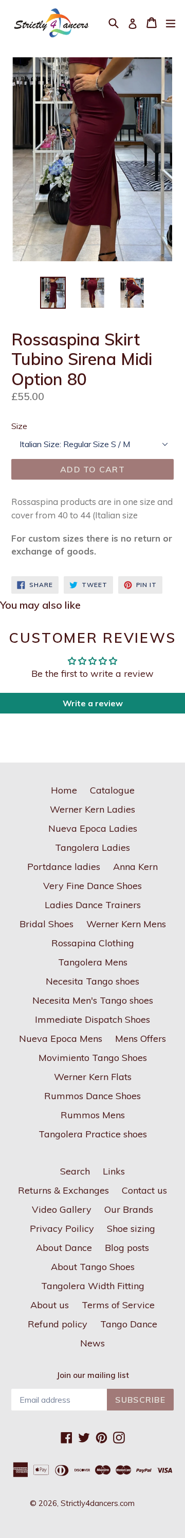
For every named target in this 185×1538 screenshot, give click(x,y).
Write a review (93, 703)
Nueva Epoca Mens (60, 1038)
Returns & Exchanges (63, 1190)
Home (64, 790)
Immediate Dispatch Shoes (92, 1019)
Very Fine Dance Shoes (92, 886)
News (92, 1343)
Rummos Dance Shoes (92, 1096)
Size (19, 426)
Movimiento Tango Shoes (93, 1058)
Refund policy (57, 1324)
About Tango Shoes (93, 1267)
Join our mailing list (93, 1375)
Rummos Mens (93, 1115)
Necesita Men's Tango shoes (92, 1000)
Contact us (144, 1190)
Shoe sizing (131, 1228)
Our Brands (128, 1209)
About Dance (64, 1248)
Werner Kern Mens (126, 924)
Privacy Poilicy (62, 1228)
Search (75, 1171)
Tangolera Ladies (92, 847)
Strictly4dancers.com (98, 1503)
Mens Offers (140, 1038)
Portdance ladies (63, 867)
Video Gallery (61, 1209)
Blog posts (127, 1248)
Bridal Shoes (46, 924)
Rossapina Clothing (92, 943)
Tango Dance (128, 1324)
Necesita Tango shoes (92, 981)
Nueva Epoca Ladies (92, 828)
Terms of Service (118, 1305)
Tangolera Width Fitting (92, 1286)
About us (49, 1305)
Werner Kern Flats (93, 1077)
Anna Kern (135, 867)
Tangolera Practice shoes (93, 1134)
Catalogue (112, 790)
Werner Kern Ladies (92, 809)
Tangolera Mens (92, 962)
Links (114, 1171)
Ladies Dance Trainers (93, 905)
